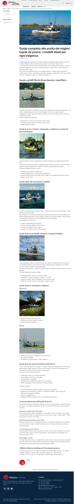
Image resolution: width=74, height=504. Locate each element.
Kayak (53, 469)
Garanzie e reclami (66, 501)
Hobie (43, 469)
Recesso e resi (56, 501)
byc (28, 460)
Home (4, 8)
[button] (69, 3)
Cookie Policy (47, 499)
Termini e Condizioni (57, 499)
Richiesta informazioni (46, 488)
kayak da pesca (24, 62)
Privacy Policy (38, 499)
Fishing (9, 8)
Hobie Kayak (48, 469)
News (56, 469)
